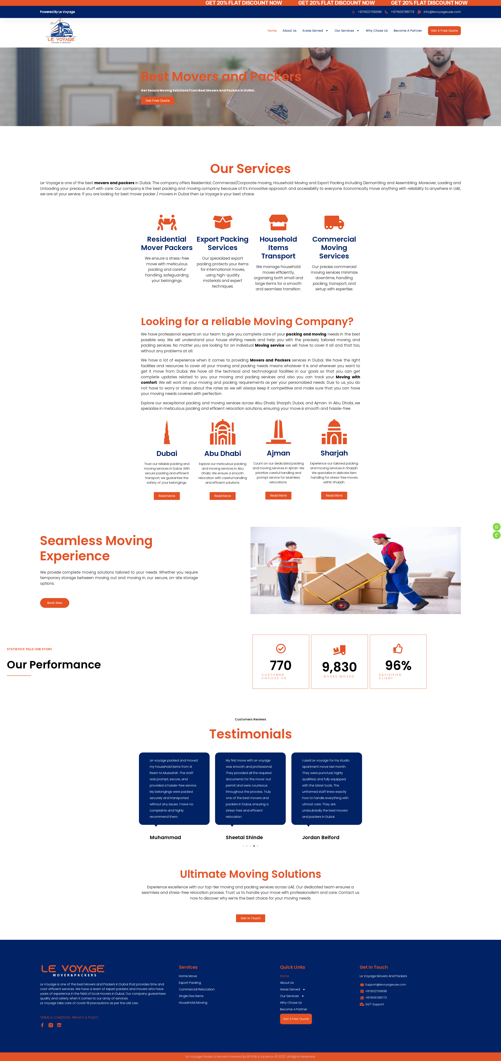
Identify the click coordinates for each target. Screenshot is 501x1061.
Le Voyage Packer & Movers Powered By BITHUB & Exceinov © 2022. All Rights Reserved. (250, 1056)
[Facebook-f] (42, 1025)
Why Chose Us (377, 30)
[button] (243, 846)
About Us (289, 30)
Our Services (344, 30)
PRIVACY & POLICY (85, 1017)
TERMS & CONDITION (55, 1017)
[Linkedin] (59, 1025)
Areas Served (312, 30)
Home (272, 30)
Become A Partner (408, 30)
